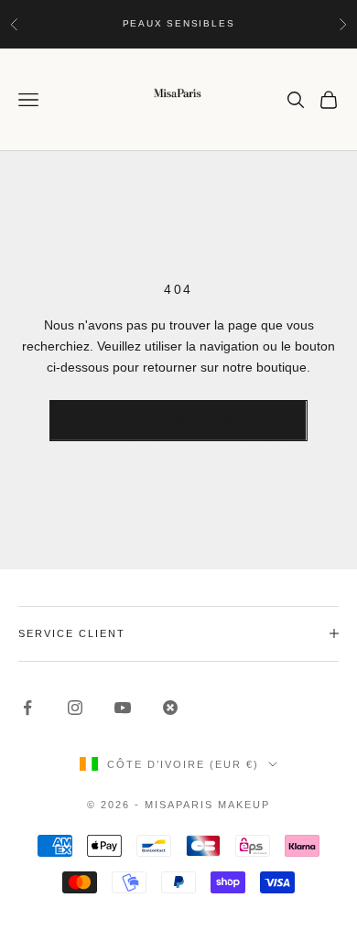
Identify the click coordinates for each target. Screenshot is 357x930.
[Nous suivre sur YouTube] (123, 707)
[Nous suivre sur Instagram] (75, 707)
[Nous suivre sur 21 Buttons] (170, 707)
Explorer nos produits (178, 420)
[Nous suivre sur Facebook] (27, 707)
